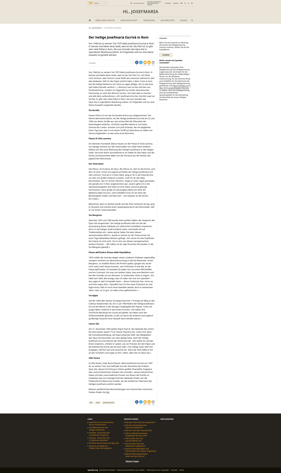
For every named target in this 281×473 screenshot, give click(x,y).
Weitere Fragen (132, 461)
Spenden (168, 3)
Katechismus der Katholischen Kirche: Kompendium (101, 423)
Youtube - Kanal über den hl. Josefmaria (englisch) (99, 434)
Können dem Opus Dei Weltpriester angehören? (135, 445)
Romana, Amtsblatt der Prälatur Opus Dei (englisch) (100, 447)
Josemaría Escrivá (108, 403)
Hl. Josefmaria (140, 11)
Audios (183, 20)
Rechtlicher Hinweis (107, 470)
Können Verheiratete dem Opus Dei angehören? (136, 426)
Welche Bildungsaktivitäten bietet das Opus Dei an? (136, 455)
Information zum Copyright (158, 470)
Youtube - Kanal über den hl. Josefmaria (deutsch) (99, 439)
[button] (149, 63)
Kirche (98, 403)
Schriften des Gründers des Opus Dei (104, 443)
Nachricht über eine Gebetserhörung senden (154, 3)
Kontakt (176, 3)
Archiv (181, 470)
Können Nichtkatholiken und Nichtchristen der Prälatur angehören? (141, 450)
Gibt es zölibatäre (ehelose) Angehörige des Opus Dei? (136, 434)
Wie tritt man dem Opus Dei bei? (138, 430)
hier (108, 392)
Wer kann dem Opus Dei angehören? (140, 422)
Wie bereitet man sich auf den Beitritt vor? (134, 439)
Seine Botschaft (129, 20)
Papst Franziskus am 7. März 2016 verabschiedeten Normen (175, 86)
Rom (91, 403)
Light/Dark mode (138, 3)
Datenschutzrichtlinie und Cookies (131, 470)
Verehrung (149, 20)
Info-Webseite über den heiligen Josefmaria (98, 428)
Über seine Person (105, 20)
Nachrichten (167, 20)
